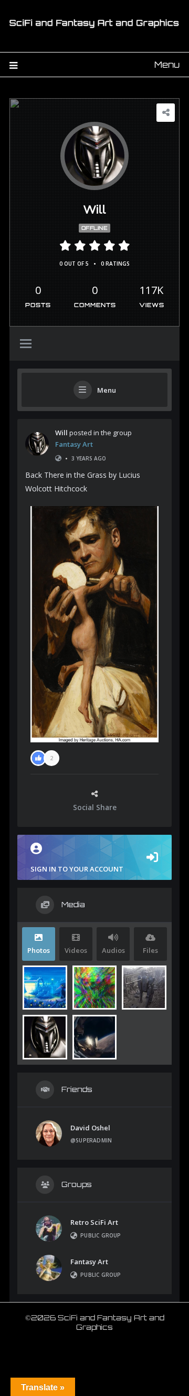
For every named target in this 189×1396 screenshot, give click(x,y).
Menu (167, 64)
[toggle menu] (26, 344)
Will (61, 432)
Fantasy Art (74, 444)
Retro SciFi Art (94, 1222)
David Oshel (90, 1127)
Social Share (95, 807)
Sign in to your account (76, 869)
